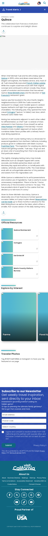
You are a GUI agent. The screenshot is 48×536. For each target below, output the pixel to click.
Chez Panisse (7, 127)
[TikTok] (24, 502)
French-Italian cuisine (36, 83)
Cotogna (11, 112)
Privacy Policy (39, 445)
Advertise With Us (40, 481)
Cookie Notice (12, 484)
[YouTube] (11, 368)
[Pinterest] (8, 368)
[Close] (45, 10)
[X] (17, 495)
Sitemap (32, 478)
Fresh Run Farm (7, 146)
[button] (3, 31)
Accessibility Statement (25, 481)
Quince (4, 78)
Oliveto (20, 127)
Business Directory (14, 478)
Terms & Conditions (8, 481)
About (4, 478)
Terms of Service (15, 453)
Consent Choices (35, 484)
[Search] (45, 3)
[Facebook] (9, 495)
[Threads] (31, 495)
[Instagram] (5, 368)
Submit (8, 445)
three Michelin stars (16, 93)
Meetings (25, 478)
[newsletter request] (31, 502)
